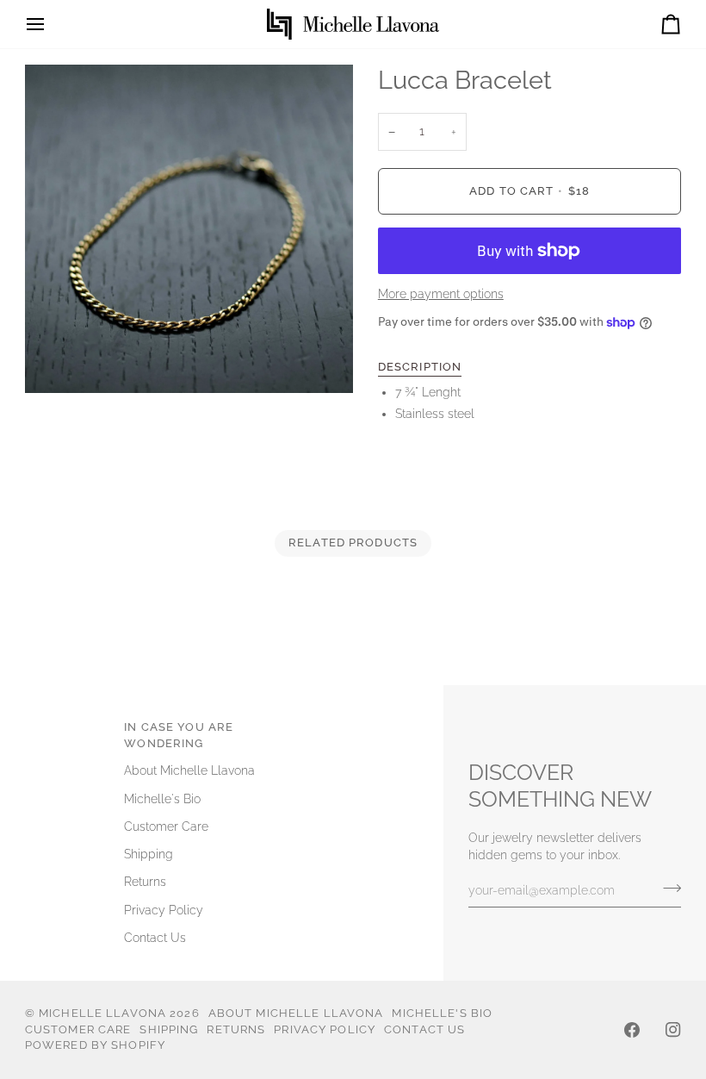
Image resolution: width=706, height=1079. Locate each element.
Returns (145, 882)
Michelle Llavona (102, 1013)
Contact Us (155, 938)
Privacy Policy (163, 910)
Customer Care (166, 826)
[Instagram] (673, 1030)
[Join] (667, 887)
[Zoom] (57, 361)
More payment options (441, 294)
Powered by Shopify (95, 1044)
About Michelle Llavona (189, 770)
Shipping (148, 854)
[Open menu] (51, 24)
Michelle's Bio (162, 799)
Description (419, 366)
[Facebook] (632, 1030)
